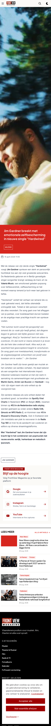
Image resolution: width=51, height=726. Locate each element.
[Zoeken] (40, 3)
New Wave (24, 537)
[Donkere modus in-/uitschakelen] (47, 3)
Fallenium (23, 591)
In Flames (23, 557)
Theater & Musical (9, 650)
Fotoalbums (7, 662)
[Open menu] (2, 3)
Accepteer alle (25, 701)
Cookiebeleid (37, 694)
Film (3, 654)
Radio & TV (6, 658)
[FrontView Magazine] (11, 622)
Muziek (5, 646)
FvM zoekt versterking (11, 670)
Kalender (5, 666)
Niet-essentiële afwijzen (25, 708)
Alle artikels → (42, 532)
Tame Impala (24, 575)
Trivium (32, 557)
